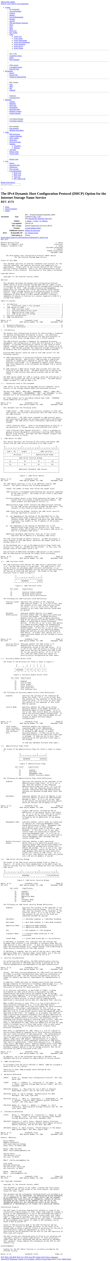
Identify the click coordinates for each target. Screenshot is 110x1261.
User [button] (6, 161)
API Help (12, 150)
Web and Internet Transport (18, 23)
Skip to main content (8, 2)
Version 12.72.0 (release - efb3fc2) (30, 1259)
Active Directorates (20, 40)
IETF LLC (13, 31)
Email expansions (11, 209)
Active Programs (19, 44)
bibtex (39, 228)
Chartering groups (15, 56)
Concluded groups (15, 67)
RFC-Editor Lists (19, 179)
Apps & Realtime (15, 11)
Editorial (12, 90)
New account (13, 169)
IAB (10, 27)
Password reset (14, 165)
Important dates (14, 109)
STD (11, 98)
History (7, 211)
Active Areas (18, 38)
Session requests (15, 113)
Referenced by (34, 237)
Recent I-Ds (13, 75)
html (29, 228)
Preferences (13, 167)
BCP (15, 98)
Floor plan (12, 105)
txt (26, 228)
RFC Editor (13, 33)
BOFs (11, 58)
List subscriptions (15, 171)
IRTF (11, 29)
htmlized (34, 228)
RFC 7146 (37, 217)
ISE (10, 88)
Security (12, 21)
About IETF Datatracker (9, 1259)
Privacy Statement (52, 1257)
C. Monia (28, 221)
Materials (12, 104)
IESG (11, 25)
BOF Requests (14, 60)
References (25, 237)
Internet (12, 15)
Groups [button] (7, 7)
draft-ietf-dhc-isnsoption (36, 219)
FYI (18, 98)
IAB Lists (17, 177)
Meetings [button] (8, 100)
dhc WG (48, 219)
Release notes (14, 152)
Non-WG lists (14, 69)
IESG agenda (14, 138)
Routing (12, 19)
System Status (46, 1259)
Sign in (11, 163)
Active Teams (18, 48)
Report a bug (13, 159)
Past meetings (14, 128)
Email (69, 1259)
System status (14, 154)
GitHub (63, 1259)
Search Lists (44, 237)
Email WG (14, 237)
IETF (3, 1257)
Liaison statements (15, 136)
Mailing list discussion (32, 230)
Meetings (17, 148)
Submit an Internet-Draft (17, 77)
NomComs (13, 140)
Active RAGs (18, 46)
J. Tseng (35, 221)
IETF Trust (28, 1257)
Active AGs (18, 36)
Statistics (12, 144)
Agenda (12, 102)
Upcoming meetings (16, 121)
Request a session (15, 111)
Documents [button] (9, 71)
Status (7, 207)
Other (11, 34)
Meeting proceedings (16, 130)
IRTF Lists (17, 175)
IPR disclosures (14, 134)
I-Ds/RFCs (17, 146)
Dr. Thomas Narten (31, 233)
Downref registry (15, 142)
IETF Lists (17, 173)
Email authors (6, 237)
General (12, 13)
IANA (43, 1257)
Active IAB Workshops (22, 42)
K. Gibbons (44, 221)
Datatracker (24, 4)
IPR (19, 237)
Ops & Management (16, 17)
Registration (13, 107)
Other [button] (7, 132)
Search (11, 73)
